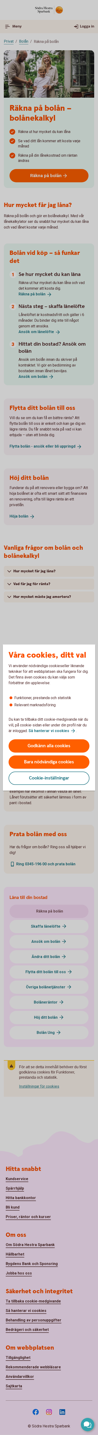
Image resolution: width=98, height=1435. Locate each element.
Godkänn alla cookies (49, 746)
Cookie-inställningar (49, 778)
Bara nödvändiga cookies (49, 762)
